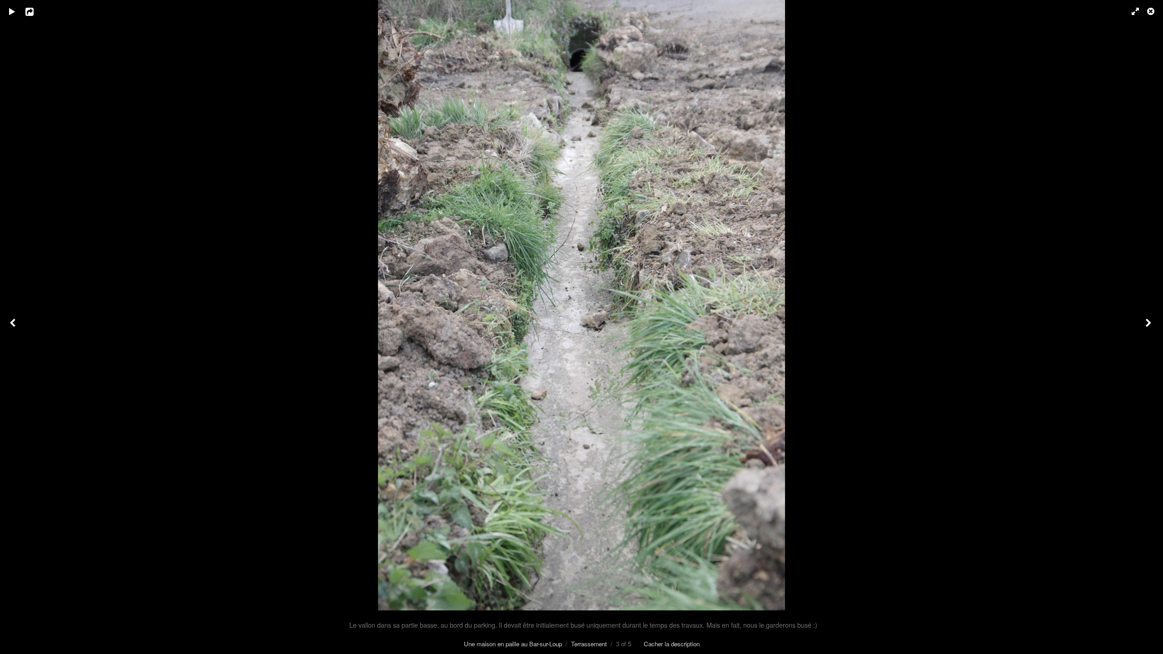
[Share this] (36, 11)
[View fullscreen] (1131, 11)
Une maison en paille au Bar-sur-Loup (513, 643)
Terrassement (589, 643)
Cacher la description (672, 643)
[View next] (1149, 327)
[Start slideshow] (12, 11)
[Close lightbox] (1151, 11)
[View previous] (13, 327)
